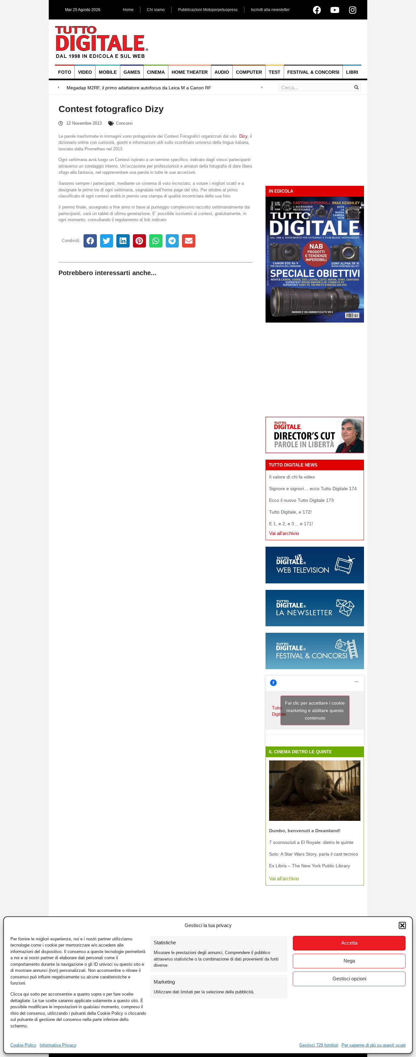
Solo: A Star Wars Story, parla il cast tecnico (313, 854)
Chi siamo (156, 9)
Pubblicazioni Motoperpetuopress (208, 9)
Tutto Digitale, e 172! (290, 512)
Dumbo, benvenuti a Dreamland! (305, 830)
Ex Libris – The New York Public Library (309, 865)
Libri (352, 72)
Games (132, 72)
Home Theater (190, 72)
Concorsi (124, 123)
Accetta (349, 943)
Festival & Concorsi (313, 72)
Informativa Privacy (58, 1045)
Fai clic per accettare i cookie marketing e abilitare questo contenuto (315, 710)
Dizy (243, 136)
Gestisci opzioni (349, 978)
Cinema (156, 72)
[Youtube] (335, 10)
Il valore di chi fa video (292, 476)
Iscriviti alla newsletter (270, 9)
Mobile (108, 72)
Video (85, 72)
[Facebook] (317, 10)
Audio (221, 72)
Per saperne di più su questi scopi (374, 1045)
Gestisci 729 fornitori (318, 1045)
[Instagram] (352, 10)
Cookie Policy (23, 1045)
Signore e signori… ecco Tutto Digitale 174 (313, 488)
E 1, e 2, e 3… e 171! (291, 523)
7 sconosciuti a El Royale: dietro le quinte (311, 842)
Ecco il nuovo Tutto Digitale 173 (301, 500)
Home (128, 9)
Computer (249, 72)
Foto (64, 72)
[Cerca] (356, 87)
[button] (402, 925)
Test (274, 72)
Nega (349, 960)
